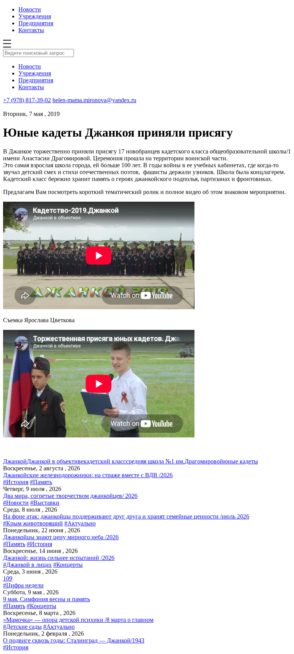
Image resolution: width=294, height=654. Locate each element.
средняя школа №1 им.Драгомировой (174, 461)
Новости (29, 9)
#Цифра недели (23, 585)
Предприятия (35, 23)
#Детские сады (22, 626)
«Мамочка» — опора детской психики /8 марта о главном (78, 619)
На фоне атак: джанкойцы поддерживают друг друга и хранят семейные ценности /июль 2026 (126, 516)
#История (15, 482)
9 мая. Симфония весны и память (46, 599)
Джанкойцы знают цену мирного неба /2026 (61, 537)
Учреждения (34, 16)
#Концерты (68, 564)
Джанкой (15, 461)
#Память (41, 482)
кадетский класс (104, 461)
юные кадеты (240, 461)
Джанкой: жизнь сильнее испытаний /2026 (58, 558)
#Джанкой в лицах (27, 564)
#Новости (16, 502)
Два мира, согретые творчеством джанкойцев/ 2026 (70, 496)
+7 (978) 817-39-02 (27, 100)
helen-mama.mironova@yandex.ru (94, 100)
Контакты (31, 30)
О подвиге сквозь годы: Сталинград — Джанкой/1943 (73, 640)
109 (7, 578)
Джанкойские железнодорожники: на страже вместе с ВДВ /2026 (88, 475)
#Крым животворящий (33, 523)
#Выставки (44, 502)
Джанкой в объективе (55, 461)
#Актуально (80, 523)
